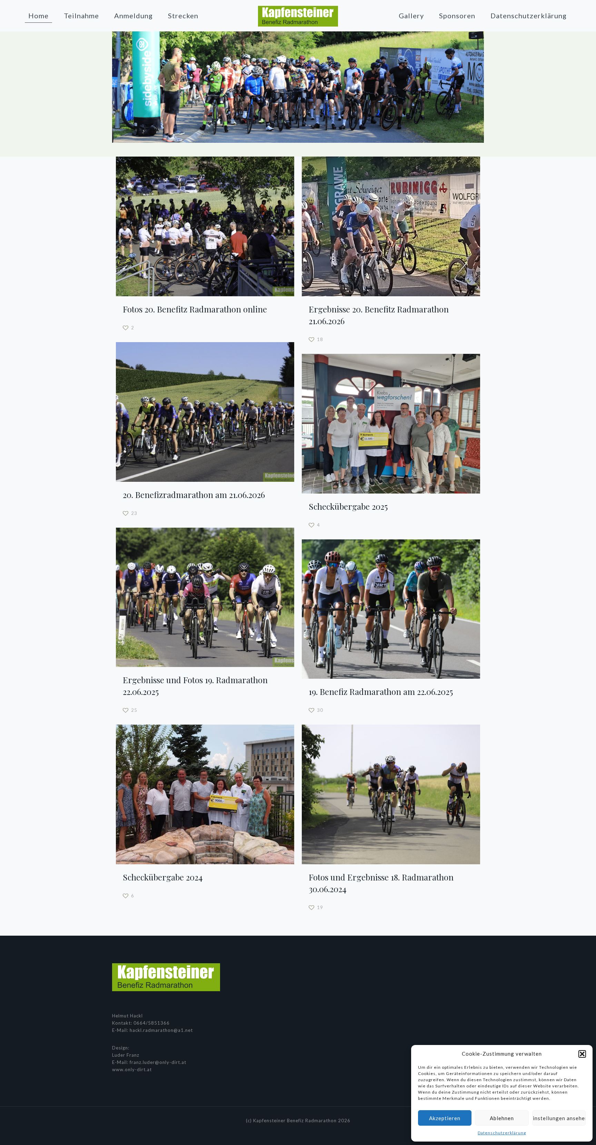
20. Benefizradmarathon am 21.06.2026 (194, 494)
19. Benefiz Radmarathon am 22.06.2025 (381, 691)
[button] (582, 1054)
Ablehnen (502, 1118)
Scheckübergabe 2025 (348, 506)
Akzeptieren (444, 1118)
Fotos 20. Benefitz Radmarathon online (195, 309)
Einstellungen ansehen (559, 1118)
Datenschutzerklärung (502, 1132)
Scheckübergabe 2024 (162, 877)
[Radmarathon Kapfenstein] (298, 15)
